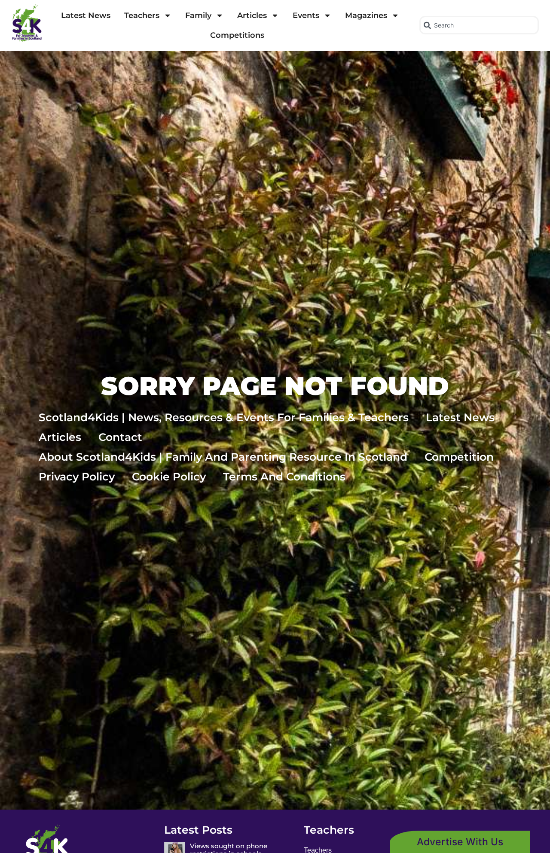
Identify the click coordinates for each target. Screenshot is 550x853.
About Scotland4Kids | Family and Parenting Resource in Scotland (223, 456)
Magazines (366, 15)
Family (198, 15)
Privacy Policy (77, 476)
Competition (459, 456)
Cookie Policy (169, 476)
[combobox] (479, 25)
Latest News (85, 15)
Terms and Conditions (284, 476)
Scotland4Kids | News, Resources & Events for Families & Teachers (224, 417)
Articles (252, 15)
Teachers (141, 15)
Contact (120, 437)
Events (306, 15)
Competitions (237, 35)
